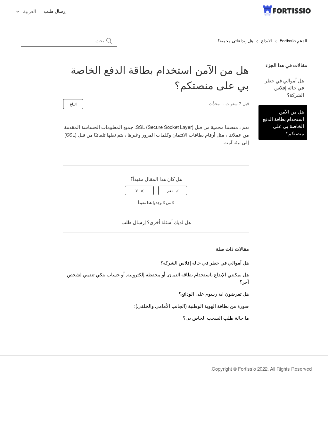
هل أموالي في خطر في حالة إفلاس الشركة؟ (284, 87)
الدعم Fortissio (292, 41)
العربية (29, 11)
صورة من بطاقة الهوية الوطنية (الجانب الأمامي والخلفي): (191, 305)
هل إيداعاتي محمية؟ (235, 41)
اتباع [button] (73, 103)
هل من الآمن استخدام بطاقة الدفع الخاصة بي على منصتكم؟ (283, 122)
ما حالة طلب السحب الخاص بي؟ (216, 317)
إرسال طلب (55, 11)
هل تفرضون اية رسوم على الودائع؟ (214, 293)
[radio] (172, 190)
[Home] (287, 14)
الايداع (266, 41)
